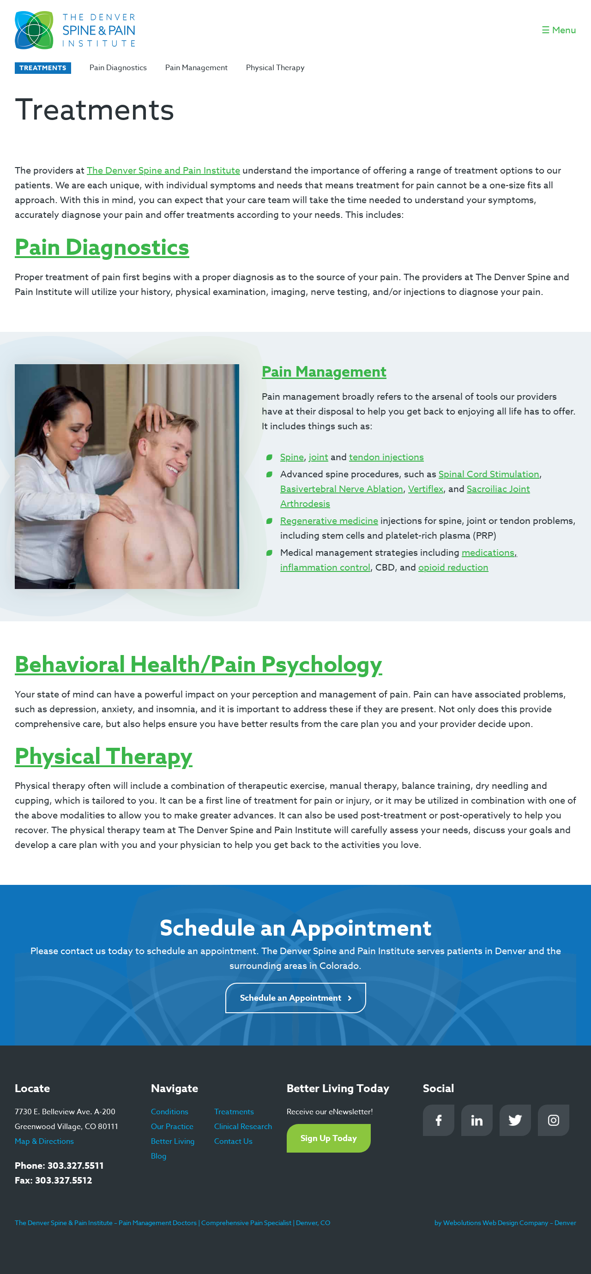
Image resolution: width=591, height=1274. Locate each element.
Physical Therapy (275, 67)
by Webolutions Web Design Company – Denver (505, 1222)
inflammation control (325, 567)
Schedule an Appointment (290, 998)
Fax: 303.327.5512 (53, 1180)
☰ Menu (559, 30)
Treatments (234, 1112)
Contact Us (233, 1141)
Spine (292, 457)
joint (318, 457)
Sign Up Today (329, 1138)
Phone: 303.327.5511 (59, 1165)
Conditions (169, 1112)
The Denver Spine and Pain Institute (163, 170)
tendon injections (386, 457)
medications (488, 552)
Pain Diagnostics (118, 67)
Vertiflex (425, 489)
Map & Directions (44, 1141)
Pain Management (196, 67)
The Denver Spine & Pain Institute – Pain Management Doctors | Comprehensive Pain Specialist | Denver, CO (172, 1222)
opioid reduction (453, 567)
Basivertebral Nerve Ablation (341, 489)
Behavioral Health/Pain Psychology (198, 665)
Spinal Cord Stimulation (489, 474)
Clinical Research (243, 1126)
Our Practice (172, 1126)
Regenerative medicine (329, 521)
